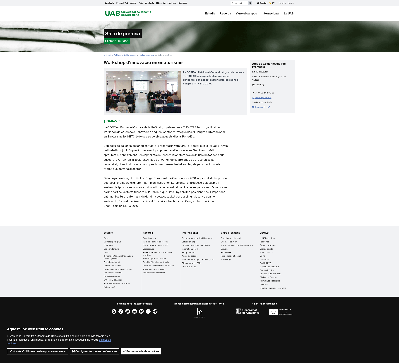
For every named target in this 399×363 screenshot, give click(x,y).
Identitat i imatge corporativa (273, 288)
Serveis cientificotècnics (154, 273)
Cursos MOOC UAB (113, 266)
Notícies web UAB (261, 107)
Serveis (224, 249)
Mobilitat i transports (269, 266)
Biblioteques (148, 249)
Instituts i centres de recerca (155, 242)
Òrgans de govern (268, 245)
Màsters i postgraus (113, 242)
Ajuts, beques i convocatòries (117, 283)
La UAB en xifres (267, 238)
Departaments (149, 238)
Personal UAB (122, 3)
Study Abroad (188, 252)
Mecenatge (226, 259)
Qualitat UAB (266, 263)
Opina (262, 256)
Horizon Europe (189, 266)
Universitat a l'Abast (113, 280)
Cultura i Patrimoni (229, 242)
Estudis (210, 13)
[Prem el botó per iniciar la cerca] (250, 3)
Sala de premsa (147, 55)
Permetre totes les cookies (142, 351)
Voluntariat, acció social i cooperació (237, 245)
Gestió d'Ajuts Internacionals (156, 262)
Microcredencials (111, 249)
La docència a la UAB (113, 273)
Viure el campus (246, 13)
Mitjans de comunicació (166, 3)
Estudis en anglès (190, 242)
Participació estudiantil (231, 238)
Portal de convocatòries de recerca (158, 266)
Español (282, 3)
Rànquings (264, 242)
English (291, 3)
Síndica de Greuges (268, 277)
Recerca (225, 13)
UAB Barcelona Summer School (118, 269)
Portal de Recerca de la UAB (155, 245)
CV (273, 3)
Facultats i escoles (112, 276)
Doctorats (108, 245)
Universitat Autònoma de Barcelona (119, 55)
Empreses (183, 3)
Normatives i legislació (270, 281)
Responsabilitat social (231, 256)
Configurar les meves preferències (96, 351)
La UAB (289, 13)
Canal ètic (264, 259)
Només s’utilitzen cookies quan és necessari (39, 351)
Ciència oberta (266, 249)
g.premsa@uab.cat (262, 97)
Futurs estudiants (146, 3)
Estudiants (109, 3)
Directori (263, 3)
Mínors (107, 252)
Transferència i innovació (154, 269)
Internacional (270, 13)
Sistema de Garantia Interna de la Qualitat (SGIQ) (118, 257)
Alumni (133, 3)
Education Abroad (112, 262)
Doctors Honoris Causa (270, 273)
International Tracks (191, 249)
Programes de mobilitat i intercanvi (197, 238)
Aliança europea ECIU (191, 263)
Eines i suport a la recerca (154, 258)
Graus (106, 238)
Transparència (266, 252)
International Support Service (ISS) (198, 259)
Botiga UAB (226, 252)
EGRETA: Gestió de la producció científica (157, 253)
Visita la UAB (109, 287)
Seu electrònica (267, 270)
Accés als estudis (190, 256)
